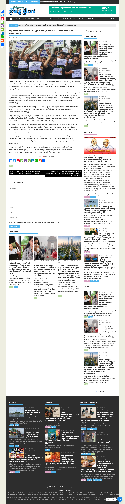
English (17, 19)
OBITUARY (82, 19)
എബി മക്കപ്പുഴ (102, 459)
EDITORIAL (47, 19)
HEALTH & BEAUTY (91, 429)
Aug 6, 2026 (65, 430)
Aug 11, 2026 (30, 449)
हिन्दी (24, 19)
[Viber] (2, 26)
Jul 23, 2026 (65, 452)
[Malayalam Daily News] (10, 18)
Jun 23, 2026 (101, 457)
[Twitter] (2, 15)
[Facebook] (2, 11)
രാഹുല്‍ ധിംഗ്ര (102, 410)
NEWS (39, 19)
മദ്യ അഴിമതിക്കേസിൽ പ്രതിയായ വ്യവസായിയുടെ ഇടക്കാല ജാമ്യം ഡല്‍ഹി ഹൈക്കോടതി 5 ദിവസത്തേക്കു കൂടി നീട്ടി (63, 173)
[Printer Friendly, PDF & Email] (45, 156)
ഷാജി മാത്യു (103, 231)
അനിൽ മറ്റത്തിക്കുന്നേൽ (33, 451)
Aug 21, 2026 (89, 155)
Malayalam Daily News (95, 31)
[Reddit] (2, 40)
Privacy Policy (58, 491)
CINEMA (53, 427)
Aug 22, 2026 (14, 261)
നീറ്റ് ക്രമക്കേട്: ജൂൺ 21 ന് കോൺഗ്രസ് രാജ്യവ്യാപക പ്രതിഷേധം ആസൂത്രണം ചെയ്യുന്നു (25, 172)
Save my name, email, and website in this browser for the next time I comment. (35, 222)
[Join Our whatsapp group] (119, 499)
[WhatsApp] (2, 37)
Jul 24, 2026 (101, 432)
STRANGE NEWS (94, 280)
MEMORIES (91, 19)
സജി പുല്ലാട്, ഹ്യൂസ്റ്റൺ (106, 202)
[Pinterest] (2, 18)
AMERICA (87, 197)
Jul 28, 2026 (101, 408)
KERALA (12, 425)
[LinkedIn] (2, 33)
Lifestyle (57, 19)
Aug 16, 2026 (30, 408)
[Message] (2, 22)
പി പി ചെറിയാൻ (66, 410)
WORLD (16, 287)
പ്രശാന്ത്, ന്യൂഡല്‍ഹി (49, 261)
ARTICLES (93, 197)
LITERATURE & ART (69, 19)
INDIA (11, 165)
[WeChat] (2, 29)
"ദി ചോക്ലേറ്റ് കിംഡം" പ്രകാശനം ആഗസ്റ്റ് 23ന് (58, 2)
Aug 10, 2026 (65, 408)
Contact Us (67, 491)
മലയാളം (31, 19)
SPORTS (17, 425)
